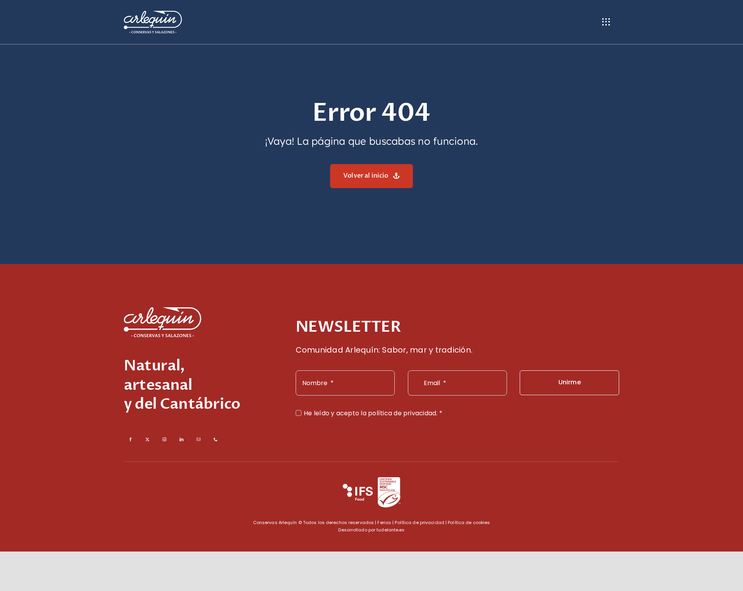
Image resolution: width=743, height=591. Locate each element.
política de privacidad (402, 413)
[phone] (215, 439)
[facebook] (130, 439)
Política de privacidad (419, 522)
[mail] (198, 439)
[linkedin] (181, 439)
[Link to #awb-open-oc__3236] (606, 22)
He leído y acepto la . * (373, 413)
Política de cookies (469, 522)
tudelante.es (390, 530)
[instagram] (164, 439)
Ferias (384, 522)
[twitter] (147, 439)
